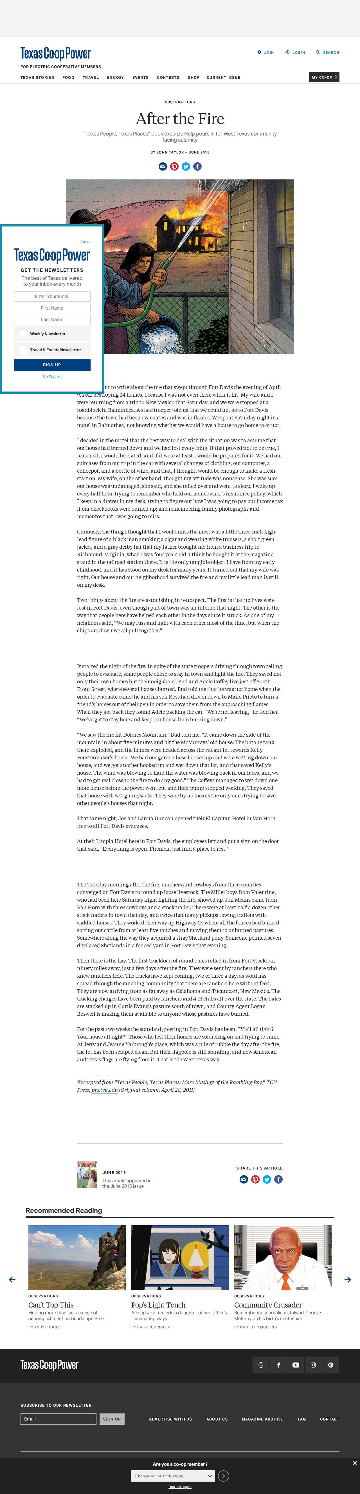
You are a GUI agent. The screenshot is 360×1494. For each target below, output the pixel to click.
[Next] (348, 1281)
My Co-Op (322, 77)
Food (68, 77)
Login (298, 52)
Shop (194, 77)
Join (269, 52)
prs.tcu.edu (105, 1089)
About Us (217, 1419)
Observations (180, 102)
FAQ (302, 1419)
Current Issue (223, 77)
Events (140, 77)
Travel (91, 77)
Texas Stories (37, 77)
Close (85, 241)
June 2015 (199, 152)
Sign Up (52, 364)
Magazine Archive (263, 1419)
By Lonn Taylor (167, 152)
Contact (329, 1419)
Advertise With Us (170, 1419)
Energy (115, 77)
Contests (168, 77)
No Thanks (52, 376)
